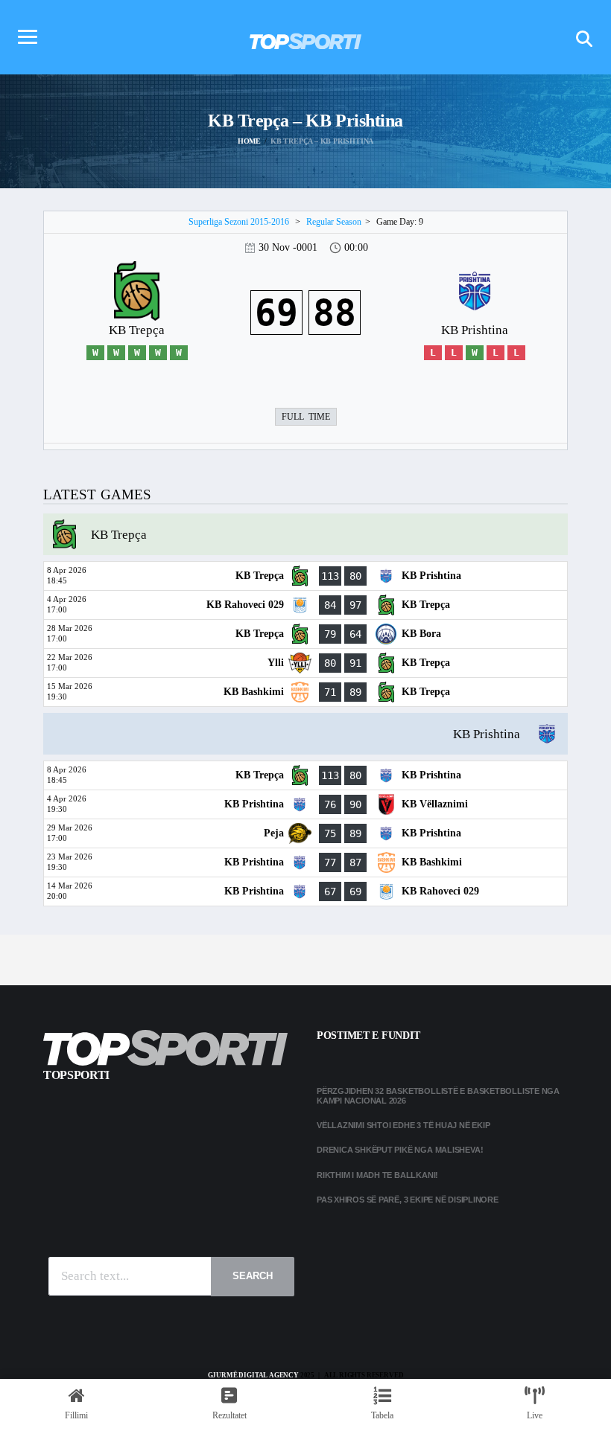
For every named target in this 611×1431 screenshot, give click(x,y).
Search (252, 1275)
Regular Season (333, 222)
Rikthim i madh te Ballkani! (377, 1175)
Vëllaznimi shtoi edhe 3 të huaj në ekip (403, 1125)
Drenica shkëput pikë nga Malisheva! (400, 1149)
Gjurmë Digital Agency (253, 1375)
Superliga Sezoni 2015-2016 (239, 222)
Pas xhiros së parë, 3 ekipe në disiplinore (407, 1199)
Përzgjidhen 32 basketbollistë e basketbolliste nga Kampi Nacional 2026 (438, 1095)
